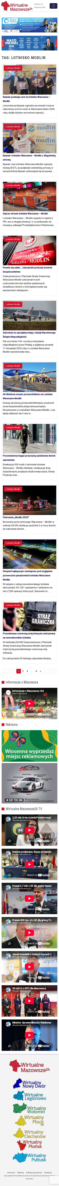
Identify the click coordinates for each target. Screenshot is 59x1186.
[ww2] (29, 746)
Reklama (20, 1173)
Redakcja (48, 1173)
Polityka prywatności (34, 1173)
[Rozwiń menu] (53, 6)
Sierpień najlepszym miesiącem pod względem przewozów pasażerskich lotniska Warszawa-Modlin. (28, 575)
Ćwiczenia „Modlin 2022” (16, 517)
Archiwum (11, 1173)
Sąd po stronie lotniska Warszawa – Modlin (25, 213)
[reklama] (29, 783)
